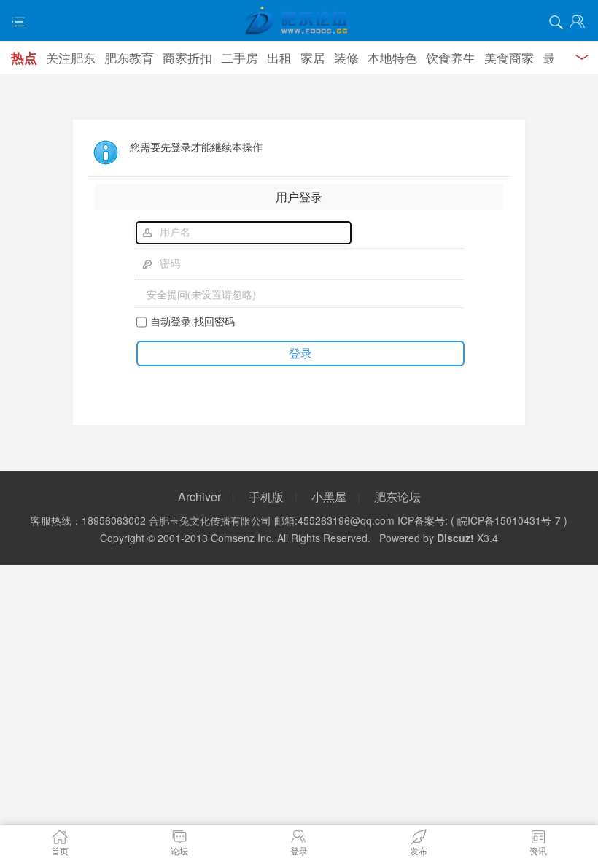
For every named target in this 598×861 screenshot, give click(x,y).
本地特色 (392, 57)
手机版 (266, 496)
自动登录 (170, 321)
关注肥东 (71, 57)
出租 (279, 57)
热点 (24, 57)
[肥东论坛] (299, 22)
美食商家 (509, 57)
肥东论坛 (397, 496)
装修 (346, 57)
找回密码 (214, 321)
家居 (312, 57)
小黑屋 (328, 496)
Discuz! (455, 537)
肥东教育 (129, 57)
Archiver (199, 496)
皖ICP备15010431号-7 (509, 520)
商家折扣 (187, 57)
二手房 (239, 57)
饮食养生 (450, 57)
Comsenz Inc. (242, 537)
